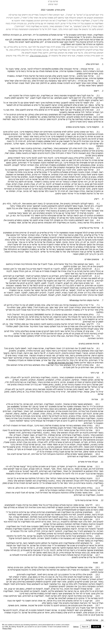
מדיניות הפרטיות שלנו (38, 55)
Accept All (96, 627)
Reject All (85, 627)
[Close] (103, 626)
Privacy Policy (6, 628)
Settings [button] (76, 627)
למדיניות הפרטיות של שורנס (60, 363)
